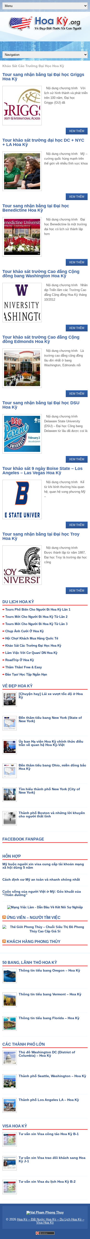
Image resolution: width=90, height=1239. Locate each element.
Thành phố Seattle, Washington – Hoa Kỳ (52, 1076)
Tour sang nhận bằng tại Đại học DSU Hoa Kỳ (40, 405)
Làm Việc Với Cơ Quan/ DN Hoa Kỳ (31, 653)
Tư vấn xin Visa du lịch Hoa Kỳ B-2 (47, 1181)
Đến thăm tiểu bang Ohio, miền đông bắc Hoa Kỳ (52, 767)
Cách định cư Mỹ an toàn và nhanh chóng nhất (41, 879)
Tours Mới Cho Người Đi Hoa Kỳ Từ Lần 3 (36, 624)
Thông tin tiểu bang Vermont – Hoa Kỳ (50, 994)
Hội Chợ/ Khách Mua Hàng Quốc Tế (31, 638)
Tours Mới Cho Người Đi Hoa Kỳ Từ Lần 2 (36, 617)
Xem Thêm (76, 131)
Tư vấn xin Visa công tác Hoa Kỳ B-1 (49, 1134)
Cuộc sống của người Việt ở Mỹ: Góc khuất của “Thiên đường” (41, 893)
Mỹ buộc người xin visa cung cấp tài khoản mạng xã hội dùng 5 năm (43, 865)
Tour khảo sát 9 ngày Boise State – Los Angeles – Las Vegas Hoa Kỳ (42, 470)
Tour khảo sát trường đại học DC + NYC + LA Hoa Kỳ (43, 142)
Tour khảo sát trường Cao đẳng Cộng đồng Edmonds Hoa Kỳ (40, 339)
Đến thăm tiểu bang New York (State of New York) (50, 719)
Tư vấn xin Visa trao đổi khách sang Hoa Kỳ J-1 (52, 1159)
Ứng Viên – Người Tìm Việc (33, 918)
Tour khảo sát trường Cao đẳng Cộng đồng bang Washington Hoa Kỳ (40, 273)
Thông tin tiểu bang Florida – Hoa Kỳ (49, 1018)
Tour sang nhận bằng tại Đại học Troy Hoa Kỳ (40, 536)
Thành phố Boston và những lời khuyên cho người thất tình (52, 814)
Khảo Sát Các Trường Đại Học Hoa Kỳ (33, 645)
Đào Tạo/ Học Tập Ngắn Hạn (26, 674)
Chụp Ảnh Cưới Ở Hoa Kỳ (24, 631)
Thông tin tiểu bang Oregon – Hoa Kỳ (49, 970)
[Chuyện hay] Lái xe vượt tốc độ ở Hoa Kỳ (51, 695)
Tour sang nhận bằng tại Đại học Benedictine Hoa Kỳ (35, 208)
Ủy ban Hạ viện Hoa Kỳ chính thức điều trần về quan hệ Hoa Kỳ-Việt (51, 743)
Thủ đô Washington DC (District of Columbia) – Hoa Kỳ (47, 1053)
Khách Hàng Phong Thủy (33, 942)
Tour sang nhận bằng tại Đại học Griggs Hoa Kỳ (43, 76)
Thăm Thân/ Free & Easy (23, 667)
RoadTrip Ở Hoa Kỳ (19, 660)
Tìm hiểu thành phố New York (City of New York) (49, 790)
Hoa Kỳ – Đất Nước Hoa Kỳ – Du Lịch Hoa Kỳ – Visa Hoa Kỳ (50, 1221)
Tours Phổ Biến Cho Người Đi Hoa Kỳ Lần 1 (37, 609)
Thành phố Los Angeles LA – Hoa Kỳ (49, 1100)
